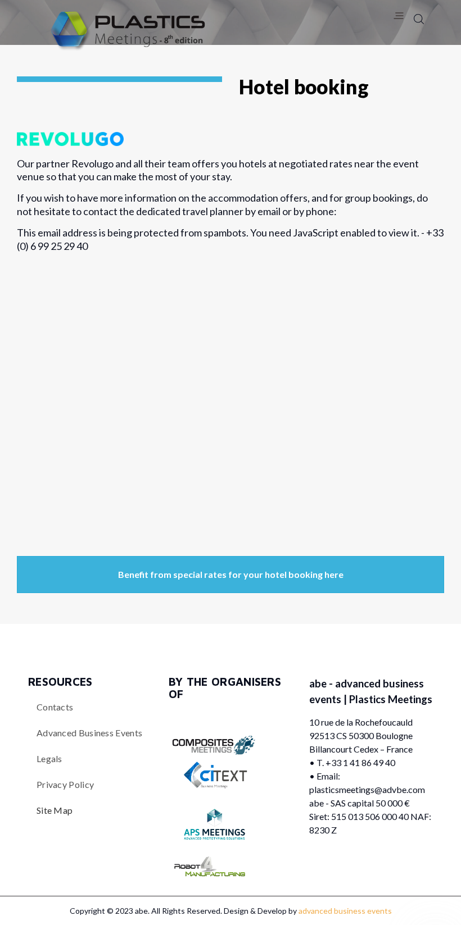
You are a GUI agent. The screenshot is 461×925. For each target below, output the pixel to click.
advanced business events (89, 732)
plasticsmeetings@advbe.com (367, 789)
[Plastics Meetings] (125, 31)
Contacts (55, 706)
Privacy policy (65, 784)
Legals (49, 758)
